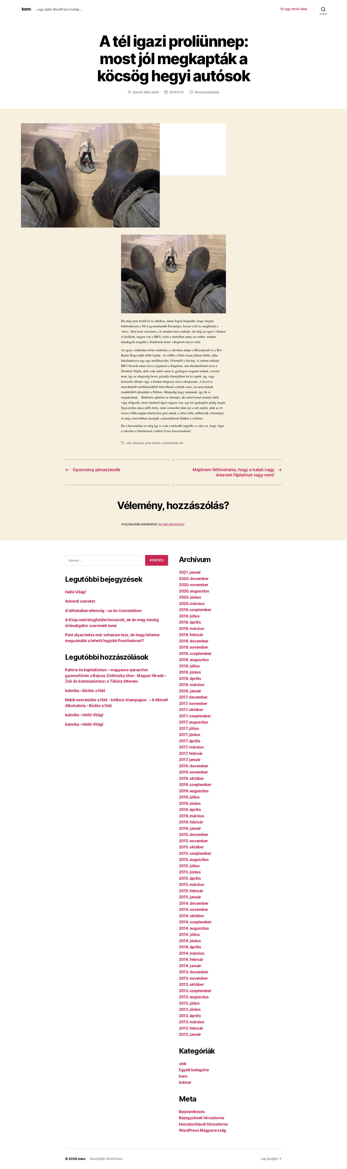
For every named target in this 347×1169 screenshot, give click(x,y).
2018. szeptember (195, 653)
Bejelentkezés (192, 1111)
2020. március (192, 603)
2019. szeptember (195, 609)
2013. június (190, 1009)
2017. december (193, 697)
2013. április (190, 1016)
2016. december (193, 766)
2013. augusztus (194, 997)
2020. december (194, 578)
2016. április (190, 809)
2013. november (193, 978)
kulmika (72, 690)
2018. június (190, 672)
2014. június (190, 941)
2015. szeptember (195, 853)
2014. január (190, 966)
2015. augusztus (194, 859)
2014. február (191, 959)
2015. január (190, 897)
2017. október (191, 709)
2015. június (190, 872)
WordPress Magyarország (202, 1130)
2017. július (189, 728)
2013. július (189, 1003)
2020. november (193, 585)
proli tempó (152, 443)
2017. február (191, 753)
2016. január (190, 828)
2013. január (190, 1034)
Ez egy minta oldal (293, 9)
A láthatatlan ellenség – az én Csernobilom (103, 610)
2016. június (190, 803)
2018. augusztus (194, 659)
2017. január (190, 759)
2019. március (191, 628)
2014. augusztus (194, 928)
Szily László (151, 92)
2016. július (189, 797)
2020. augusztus (194, 591)
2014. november (193, 909)
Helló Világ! (75, 592)
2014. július (189, 934)
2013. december (193, 972)
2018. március (191, 684)
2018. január (190, 691)
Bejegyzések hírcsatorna (201, 1118)
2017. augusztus (193, 722)
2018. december (194, 641)
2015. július (189, 866)
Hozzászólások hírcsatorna (203, 1124)
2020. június (190, 597)
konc (26, 9)
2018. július (189, 666)
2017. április (189, 741)
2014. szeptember (195, 922)
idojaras (138, 443)
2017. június (189, 734)
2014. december (194, 903)
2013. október (191, 984)
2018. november (193, 647)
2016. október (191, 778)
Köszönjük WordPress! (106, 1159)
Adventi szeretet (80, 601)
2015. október (191, 847)
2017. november (193, 703)
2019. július (189, 616)
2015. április (190, 878)
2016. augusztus (194, 791)
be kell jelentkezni (171, 524)
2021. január (190, 572)
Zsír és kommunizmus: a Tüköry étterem (101, 681)
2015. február (191, 891)
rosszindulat (170, 443)
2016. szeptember (195, 784)
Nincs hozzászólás (207, 92)
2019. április (190, 622)
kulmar (185, 1082)
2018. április (190, 678)
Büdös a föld (93, 690)
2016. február (191, 822)
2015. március (191, 884)
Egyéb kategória (194, 1070)
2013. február (191, 1028)
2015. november (193, 841)
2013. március (191, 1022)
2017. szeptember (195, 716)
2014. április (190, 947)
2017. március (191, 747)
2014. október (191, 916)
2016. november (193, 772)
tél (181, 443)
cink (129, 443)
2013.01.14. (176, 92)
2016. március (191, 816)
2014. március (191, 953)
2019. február (191, 634)
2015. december (193, 834)
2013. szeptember (195, 991)
